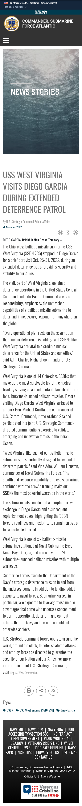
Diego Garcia (67, 710)
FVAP (27, 747)
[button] (15, 7)
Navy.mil (16, 729)
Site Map (70, 752)
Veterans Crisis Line (43, 743)
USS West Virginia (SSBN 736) (37, 710)
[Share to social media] (68, 232)
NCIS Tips (24, 752)
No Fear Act (62, 734)
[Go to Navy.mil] (41, 12)
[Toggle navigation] (6, 40)
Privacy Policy (48, 752)
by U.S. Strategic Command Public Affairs (26, 222)
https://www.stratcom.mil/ (24, 673)
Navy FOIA (55, 729)
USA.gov (16, 743)
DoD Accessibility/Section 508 (41, 732)
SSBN (10, 710)
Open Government (25, 738)
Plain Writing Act (58, 738)
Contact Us (43, 757)
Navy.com (35, 729)
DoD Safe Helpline (49, 747)
